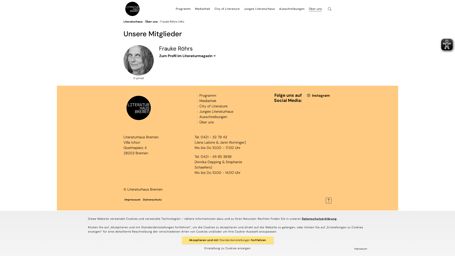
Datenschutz (152, 199)
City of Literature (227, 9)
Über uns (315, 9)
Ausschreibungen (292, 9)
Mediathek (202, 9)
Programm (183, 9)
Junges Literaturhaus (259, 9)
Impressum (132, 199)
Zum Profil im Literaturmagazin (185, 56)
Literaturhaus (133, 21)
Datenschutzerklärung (319, 219)
